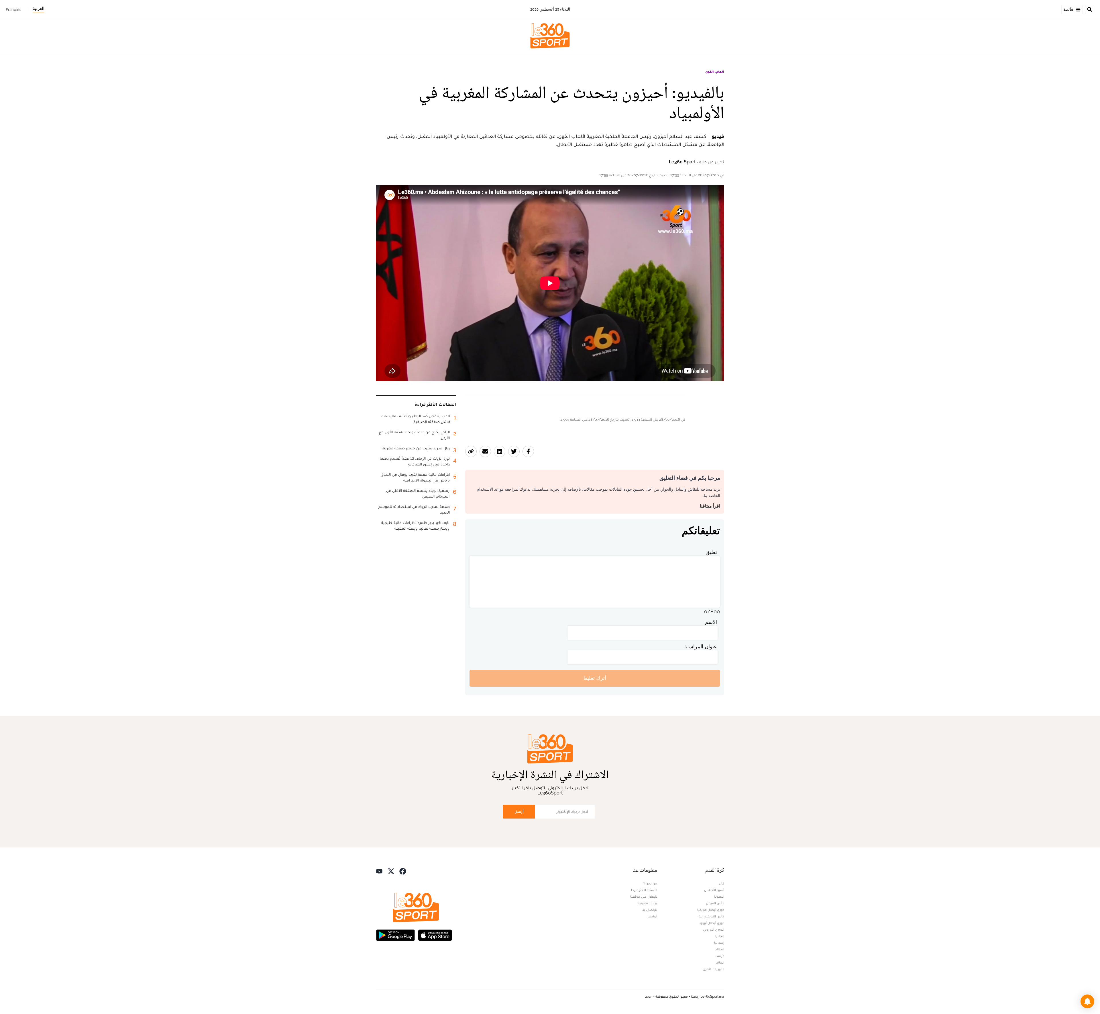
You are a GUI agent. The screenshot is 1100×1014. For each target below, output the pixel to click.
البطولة (719, 896)
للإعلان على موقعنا (643, 896)
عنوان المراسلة (700, 646)
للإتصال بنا (649, 910)
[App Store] (435, 934)
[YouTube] (379, 870)
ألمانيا (720, 962)
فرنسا (720, 956)
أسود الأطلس (714, 890)
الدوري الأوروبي (713, 929)
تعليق (711, 552)
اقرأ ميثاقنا (710, 506)
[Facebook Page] (402, 870)
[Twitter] (391, 870)
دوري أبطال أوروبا (711, 923)
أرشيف (652, 916)
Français (13, 9)
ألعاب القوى (714, 72)
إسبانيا (719, 943)
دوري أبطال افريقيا (710, 910)
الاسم (711, 622)
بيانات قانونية (647, 903)
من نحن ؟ (650, 883)
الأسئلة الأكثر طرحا (644, 890)
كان (721, 883)
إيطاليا (719, 949)
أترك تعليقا (595, 678)
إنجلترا (719, 936)
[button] (1087, 1001)
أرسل (519, 811)
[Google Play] (395, 934)
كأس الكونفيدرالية (711, 916)
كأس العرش (715, 903)
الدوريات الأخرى (713, 969)
